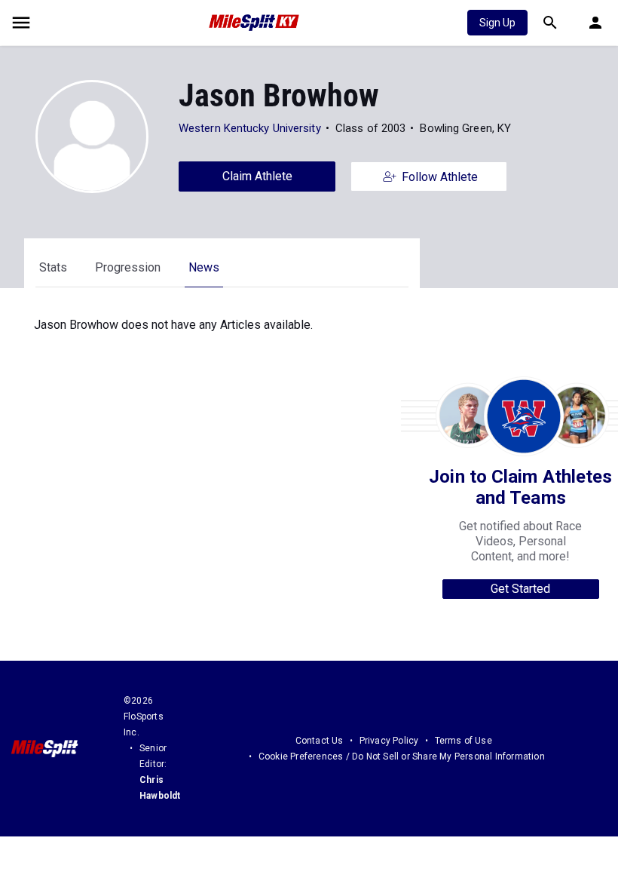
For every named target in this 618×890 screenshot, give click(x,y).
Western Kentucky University (250, 128)
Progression (128, 267)
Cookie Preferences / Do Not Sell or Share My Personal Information (402, 756)
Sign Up (497, 23)
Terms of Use (463, 740)
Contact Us (319, 740)
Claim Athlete (257, 176)
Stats (53, 267)
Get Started (520, 589)
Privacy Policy (389, 740)
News (203, 267)
